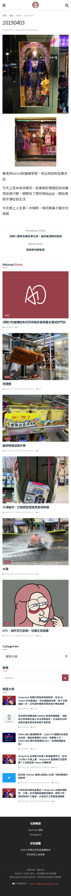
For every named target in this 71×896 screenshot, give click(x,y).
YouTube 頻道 (35, 830)
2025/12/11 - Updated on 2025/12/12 (19, 635)
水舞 (5, 569)
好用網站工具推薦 (35, 854)
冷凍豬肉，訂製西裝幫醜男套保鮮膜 (25, 507)
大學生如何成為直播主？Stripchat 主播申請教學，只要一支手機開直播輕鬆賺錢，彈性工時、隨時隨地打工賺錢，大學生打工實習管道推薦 (42, 793)
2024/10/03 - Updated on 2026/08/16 (35, 801)
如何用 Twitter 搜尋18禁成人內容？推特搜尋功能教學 (43, 776)
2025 (7, 623)
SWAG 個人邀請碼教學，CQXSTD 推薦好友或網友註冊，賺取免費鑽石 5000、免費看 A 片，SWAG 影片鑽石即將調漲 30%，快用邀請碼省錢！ (43, 739)
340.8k (56, 782)
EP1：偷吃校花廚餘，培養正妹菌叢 (25, 630)
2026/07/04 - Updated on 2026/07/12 (19, 450)
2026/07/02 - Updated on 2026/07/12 (19, 574)
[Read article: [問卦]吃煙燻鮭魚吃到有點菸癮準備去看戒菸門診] (35, 294)
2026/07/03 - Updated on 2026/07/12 (19, 512)
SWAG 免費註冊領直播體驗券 (35, 849)
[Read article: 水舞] (35, 541)
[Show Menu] (4, 5)
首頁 (4, 15)
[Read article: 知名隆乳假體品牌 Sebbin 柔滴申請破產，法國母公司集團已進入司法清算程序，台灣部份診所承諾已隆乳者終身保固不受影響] (9, 719)
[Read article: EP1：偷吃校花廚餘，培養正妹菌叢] (35, 603)
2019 (18, 15)
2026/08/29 (9, 327)
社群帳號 (35, 823)
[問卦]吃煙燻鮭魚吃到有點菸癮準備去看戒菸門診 (34, 322)
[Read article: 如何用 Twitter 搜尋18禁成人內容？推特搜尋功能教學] (9, 777)
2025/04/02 (24, 727)
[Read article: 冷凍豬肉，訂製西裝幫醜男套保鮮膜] (35, 479)
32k (34, 748)
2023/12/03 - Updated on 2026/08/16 (35, 767)
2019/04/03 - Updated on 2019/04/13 (20, 29)
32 (39, 512)
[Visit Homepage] (35, 5)
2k (54, 801)
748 (34, 727)
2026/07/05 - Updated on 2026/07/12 (19, 389)
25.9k (35, 708)
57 (39, 450)
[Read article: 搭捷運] (35, 356)
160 (39, 389)
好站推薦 (35, 843)
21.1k (55, 767)
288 (39, 635)
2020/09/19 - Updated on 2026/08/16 (35, 782)
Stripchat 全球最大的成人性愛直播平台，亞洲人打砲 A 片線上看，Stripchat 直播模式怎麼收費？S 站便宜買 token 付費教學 (42, 759)
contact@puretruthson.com (44, 883)
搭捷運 (6, 384)
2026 (7, 377)
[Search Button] (67, 5)
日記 (11, 15)
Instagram (35, 834)
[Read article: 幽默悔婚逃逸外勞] (35, 418)
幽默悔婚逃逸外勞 (14, 445)
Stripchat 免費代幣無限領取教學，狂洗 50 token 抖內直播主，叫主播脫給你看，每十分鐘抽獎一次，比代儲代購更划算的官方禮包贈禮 (42, 700)
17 (39, 574)
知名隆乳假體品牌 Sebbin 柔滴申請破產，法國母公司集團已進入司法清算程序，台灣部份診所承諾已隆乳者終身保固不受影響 (42, 719)
